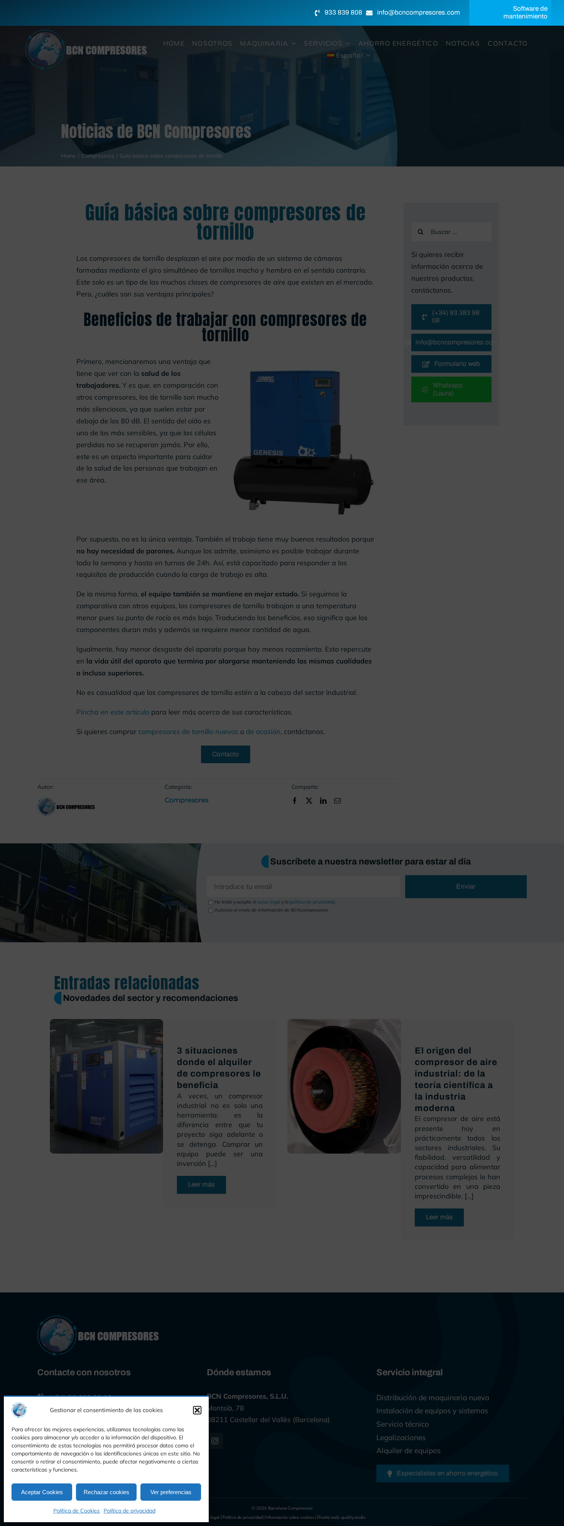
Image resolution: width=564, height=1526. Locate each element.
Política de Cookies (76, 1510)
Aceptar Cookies (42, 1492)
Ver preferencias (170, 1492)
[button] (197, 1410)
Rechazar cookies (106, 1492)
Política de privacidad (129, 1510)
